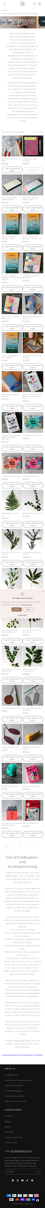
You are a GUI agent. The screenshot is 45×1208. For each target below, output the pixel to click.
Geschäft (8, 1116)
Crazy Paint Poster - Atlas (32, 435)
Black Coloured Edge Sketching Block (9, 199)
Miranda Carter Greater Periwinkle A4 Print (10, 631)
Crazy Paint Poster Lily (31, 476)
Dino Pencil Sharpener (10, 786)
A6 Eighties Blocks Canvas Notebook (32, 317)
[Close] (43, 591)
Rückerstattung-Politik (14, 1096)
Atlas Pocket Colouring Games (31, 748)
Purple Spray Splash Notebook (30, 160)
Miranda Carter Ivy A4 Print (33, 513)
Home (5, 10)
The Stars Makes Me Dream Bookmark (32, 709)
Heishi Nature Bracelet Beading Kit (31, 276)
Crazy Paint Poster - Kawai (11, 476)
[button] (4, 3)
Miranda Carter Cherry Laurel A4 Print (31, 670)
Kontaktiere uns (11, 1075)
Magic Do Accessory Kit (31, 786)
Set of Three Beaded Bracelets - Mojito (9, 237)
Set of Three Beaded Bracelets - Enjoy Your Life (32, 237)
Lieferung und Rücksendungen (18, 1080)
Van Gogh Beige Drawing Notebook (32, 356)
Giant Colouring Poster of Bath (11, 160)
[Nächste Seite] (38, 845)
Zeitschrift (9, 1132)
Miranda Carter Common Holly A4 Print (32, 631)
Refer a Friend (11, 1143)
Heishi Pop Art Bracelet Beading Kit (10, 317)
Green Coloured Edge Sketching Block (30, 199)
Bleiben (8, 1121)
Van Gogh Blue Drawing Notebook (10, 395)
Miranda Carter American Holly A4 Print (11, 670)
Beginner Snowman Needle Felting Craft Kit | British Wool (32, 396)
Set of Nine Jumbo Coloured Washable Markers (12, 824)
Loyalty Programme (13, 1137)
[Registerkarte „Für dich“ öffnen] (37, 1200)
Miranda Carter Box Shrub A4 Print (11, 553)
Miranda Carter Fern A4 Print (10, 514)
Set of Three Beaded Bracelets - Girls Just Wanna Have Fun (12, 277)
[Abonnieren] (37, 1171)
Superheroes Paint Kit (31, 823)
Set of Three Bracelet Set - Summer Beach (11, 356)
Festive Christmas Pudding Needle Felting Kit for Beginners (11, 437)
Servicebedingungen (14, 1091)
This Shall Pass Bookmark (11, 708)
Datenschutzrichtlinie (14, 1085)
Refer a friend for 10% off (15, 1101)
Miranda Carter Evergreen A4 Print (32, 553)
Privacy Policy (26, 605)
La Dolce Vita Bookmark (10, 747)
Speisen (8, 1127)
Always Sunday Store (25, 1204)
